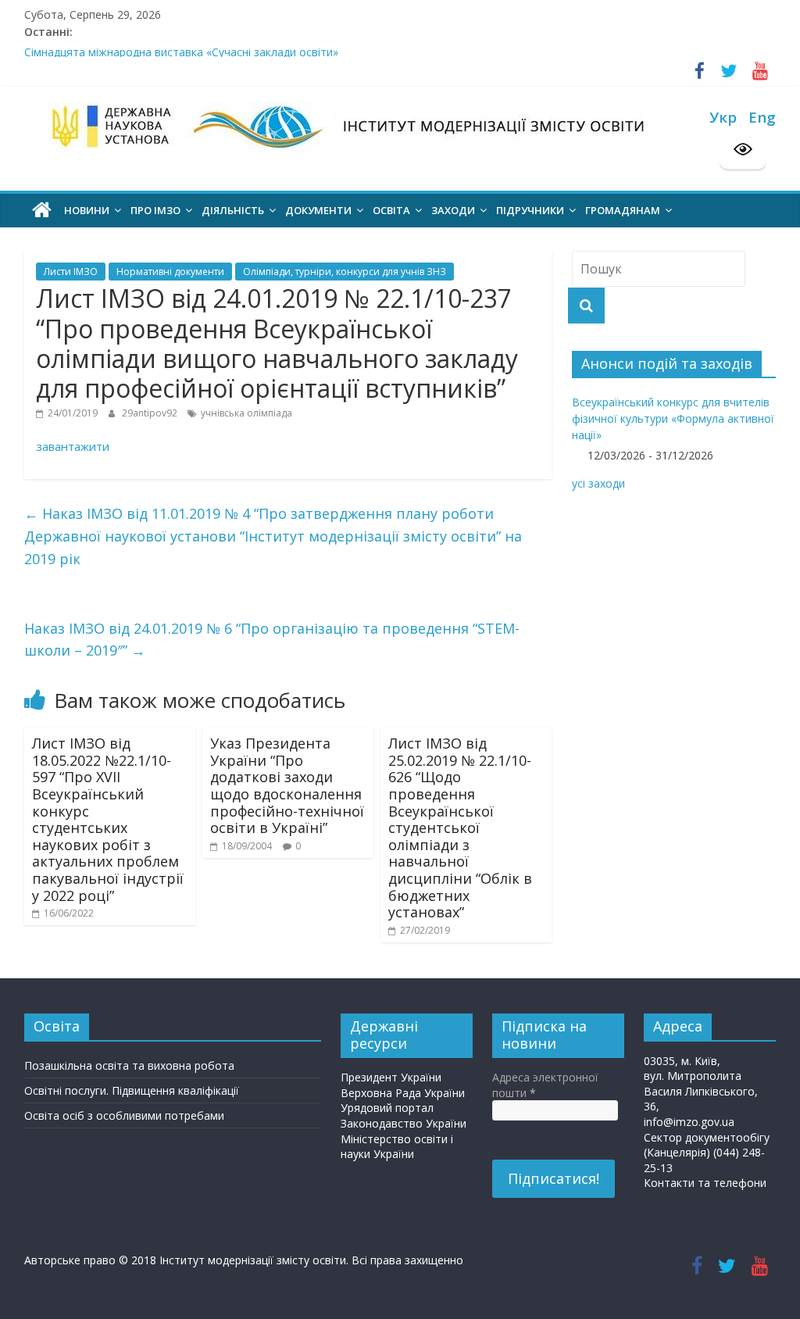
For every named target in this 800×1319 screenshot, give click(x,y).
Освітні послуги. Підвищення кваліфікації (131, 1090)
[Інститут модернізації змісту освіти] (41, 210)
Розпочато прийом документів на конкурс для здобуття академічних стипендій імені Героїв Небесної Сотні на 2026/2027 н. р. (358, 41)
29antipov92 (151, 413)
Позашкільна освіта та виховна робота (129, 1065)
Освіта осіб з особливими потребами (124, 1115)
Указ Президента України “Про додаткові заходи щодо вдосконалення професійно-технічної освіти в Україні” (287, 785)
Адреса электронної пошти (545, 1085)
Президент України (391, 1077)
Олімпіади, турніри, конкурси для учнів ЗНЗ (344, 271)
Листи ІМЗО (71, 271)
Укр (723, 117)
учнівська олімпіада (246, 413)
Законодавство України (403, 1123)
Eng (762, 117)
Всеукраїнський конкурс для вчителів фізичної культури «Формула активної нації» (673, 418)
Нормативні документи (170, 271)
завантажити (72, 446)
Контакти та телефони (705, 1182)
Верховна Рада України (403, 1092)
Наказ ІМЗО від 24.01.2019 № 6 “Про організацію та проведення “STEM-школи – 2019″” (272, 639)
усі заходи (598, 483)
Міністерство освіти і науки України (397, 1146)
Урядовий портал (387, 1107)
